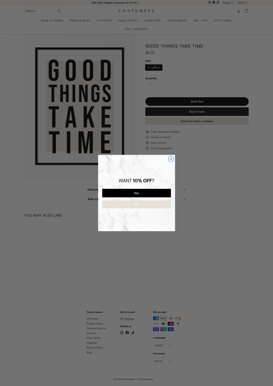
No (137, 204)
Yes (136, 193)
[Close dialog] (171, 159)
